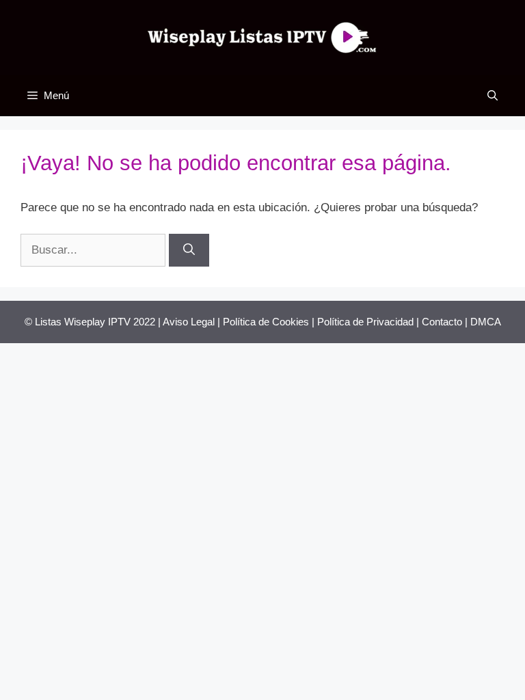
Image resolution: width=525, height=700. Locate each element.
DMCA (485, 321)
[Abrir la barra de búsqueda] (492, 95)
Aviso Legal (189, 321)
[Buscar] (189, 250)
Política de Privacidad (365, 321)
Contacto (442, 321)
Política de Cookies (266, 321)
